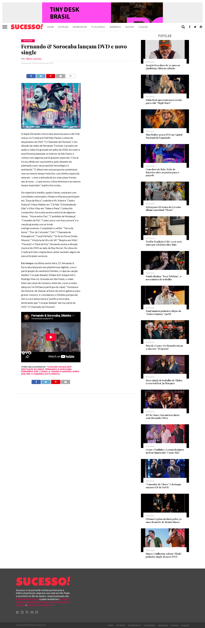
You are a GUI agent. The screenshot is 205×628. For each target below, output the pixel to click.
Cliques (143, 27)
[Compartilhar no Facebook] (31, 75)
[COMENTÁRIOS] (70, 75)
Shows (129, 27)
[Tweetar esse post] (40, 75)
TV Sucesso (98, 27)
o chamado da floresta (45, 374)
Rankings (115, 27)
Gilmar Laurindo (34, 58)
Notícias (63, 27)
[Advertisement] (109, 122)
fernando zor (29, 371)
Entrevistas (80, 27)
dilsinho (39, 369)
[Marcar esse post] (50, 75)
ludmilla (44, 371)
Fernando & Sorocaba (58, 369)
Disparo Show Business (39, 605)
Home (50, 27)
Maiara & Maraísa (61, 371)
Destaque (27, 369)
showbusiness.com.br (27, 599)
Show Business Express (39, 602)
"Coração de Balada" (59, 367)
